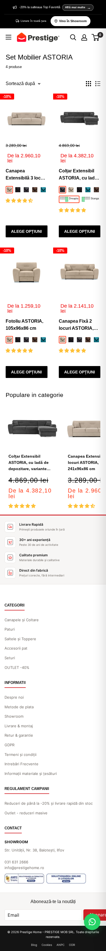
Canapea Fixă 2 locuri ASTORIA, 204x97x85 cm (76, 325)
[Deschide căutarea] (73, 37)
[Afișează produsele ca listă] (97, 83)
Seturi (10, 658)
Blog (34, 944)
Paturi (10, 629)
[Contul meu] (84, 37)
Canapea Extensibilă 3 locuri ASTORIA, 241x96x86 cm (26, 175)
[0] (95, 37)
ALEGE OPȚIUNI (26, 231)
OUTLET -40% (17, 667)
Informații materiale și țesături (31, 773)
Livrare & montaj (19, 726)
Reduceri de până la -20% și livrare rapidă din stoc (49, 803)
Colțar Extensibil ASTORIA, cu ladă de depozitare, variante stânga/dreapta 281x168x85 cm (78, 175)
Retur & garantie (19, 735)
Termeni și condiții (20, 754)
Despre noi (14, 697)
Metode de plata (19, 707)
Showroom (14, 716)
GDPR (9, 745)
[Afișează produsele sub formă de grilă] (88, 83)
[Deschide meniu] (8, 37)
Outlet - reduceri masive (26, 813)
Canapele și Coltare (22, 620)
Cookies (47, 944)
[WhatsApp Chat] (92, 922)
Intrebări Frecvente (21, 764)
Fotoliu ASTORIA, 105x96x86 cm (24, 325)
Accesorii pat (16, 648)
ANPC (60, 944)
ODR (72, 944)
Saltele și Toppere (20, 639)
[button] (20, 200)
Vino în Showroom (73, 21)
